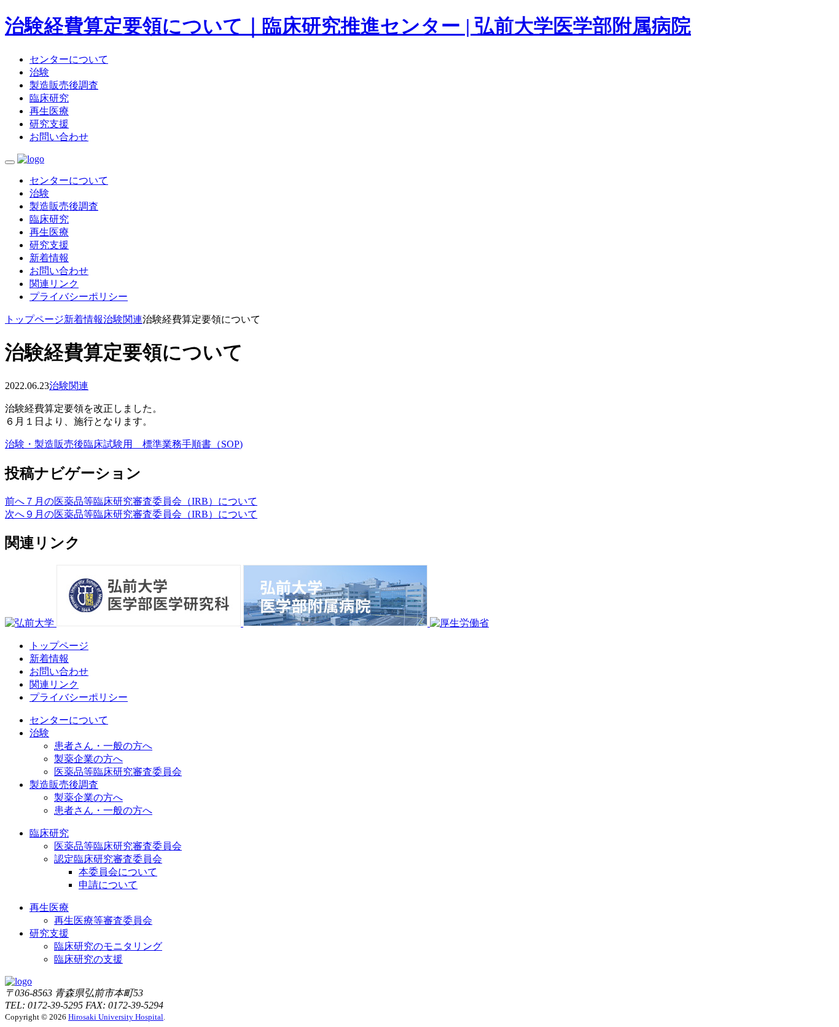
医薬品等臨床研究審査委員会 (118, 771)
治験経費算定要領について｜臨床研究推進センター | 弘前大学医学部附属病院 (348, 26)
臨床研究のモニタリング (108, 946)
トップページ (58, 645)
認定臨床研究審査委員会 (108, 859)
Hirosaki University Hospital (115, 1016)
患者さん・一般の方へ (103, 746)
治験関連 (68, 385)
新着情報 (49, 258)
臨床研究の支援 (88, 959)
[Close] (10, 162)
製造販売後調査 (63, 85)
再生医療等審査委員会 (103, 920)
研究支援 (49, 124)
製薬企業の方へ (88, 759)
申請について (108, 884)
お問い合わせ (58, 137)
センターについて (68, 59)
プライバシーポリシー (78, 296)
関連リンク (54, 283)
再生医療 (49, 111)
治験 (39, 72)
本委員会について (118, 872)
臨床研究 (49, 98)
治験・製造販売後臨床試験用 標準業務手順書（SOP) (124, 444)
